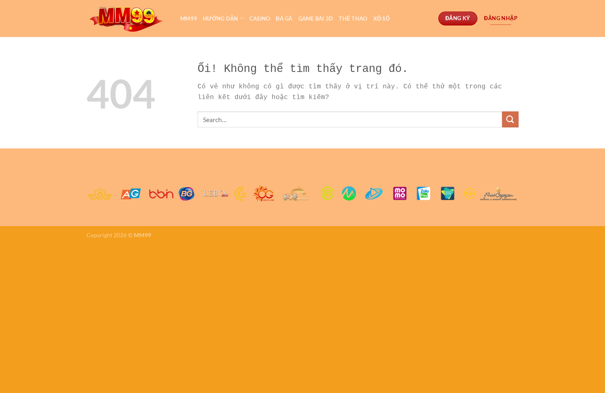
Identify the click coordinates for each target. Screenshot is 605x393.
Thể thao (353, 18)
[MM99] (127, 18)
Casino (259, 18)
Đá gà (284, 18)
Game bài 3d (315, 18)
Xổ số (381, 18)
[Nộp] (510, 119)
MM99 (188, 18)
